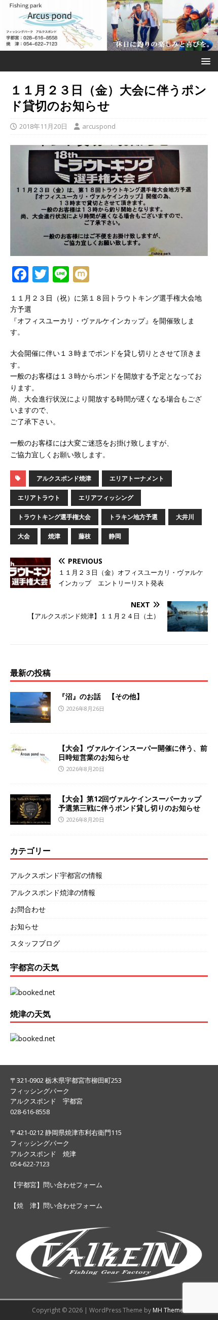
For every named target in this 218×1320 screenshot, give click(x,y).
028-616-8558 (30, 1111)
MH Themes (170, 1310)
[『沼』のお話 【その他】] (30, 716)
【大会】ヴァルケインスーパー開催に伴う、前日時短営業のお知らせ (132, 752)
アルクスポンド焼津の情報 (52, 892)
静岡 (115, 536)
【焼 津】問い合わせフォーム (56, 1205)
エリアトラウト (39, 497)
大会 (24, 536)
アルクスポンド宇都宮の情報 (56, 875)
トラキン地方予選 (133, 516)
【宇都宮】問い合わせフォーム (56, 1184)
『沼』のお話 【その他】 (100, 696)
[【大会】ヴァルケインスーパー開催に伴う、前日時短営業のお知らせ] (30, 757)
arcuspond (99, 126)
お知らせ (24, 926)
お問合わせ (28, 909)
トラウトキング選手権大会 (54, 516)
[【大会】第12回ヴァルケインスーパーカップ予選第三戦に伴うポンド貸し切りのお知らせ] (30, 818)
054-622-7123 (30, 1163)
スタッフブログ (35, 943)
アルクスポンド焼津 (64, 478)
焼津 (54, 536)
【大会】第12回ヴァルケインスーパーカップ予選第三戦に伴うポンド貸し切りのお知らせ (129, 803)
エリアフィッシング (106, 497)
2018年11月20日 (43, 126)
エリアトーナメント (137, 478)
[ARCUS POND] (109, 44)
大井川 (185, 516)
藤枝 (85, 536)
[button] (204, 60)
